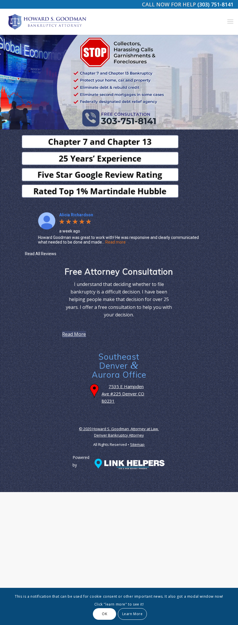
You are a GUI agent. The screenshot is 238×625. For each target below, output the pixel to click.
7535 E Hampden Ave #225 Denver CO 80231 (123, 393)
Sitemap (137, 444)
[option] (119, 228)
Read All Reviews (40, 253)
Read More (74, 334)
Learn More (132, 613)
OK (104, 613)
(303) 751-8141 (215, 4)
